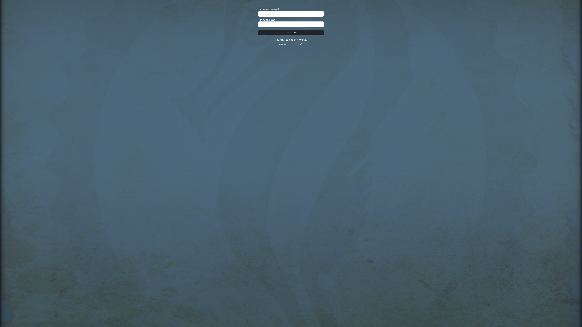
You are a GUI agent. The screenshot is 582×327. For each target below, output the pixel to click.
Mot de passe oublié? (291, 44)
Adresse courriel (269, 9)
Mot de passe (268, 19)
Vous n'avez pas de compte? (291, 39)
